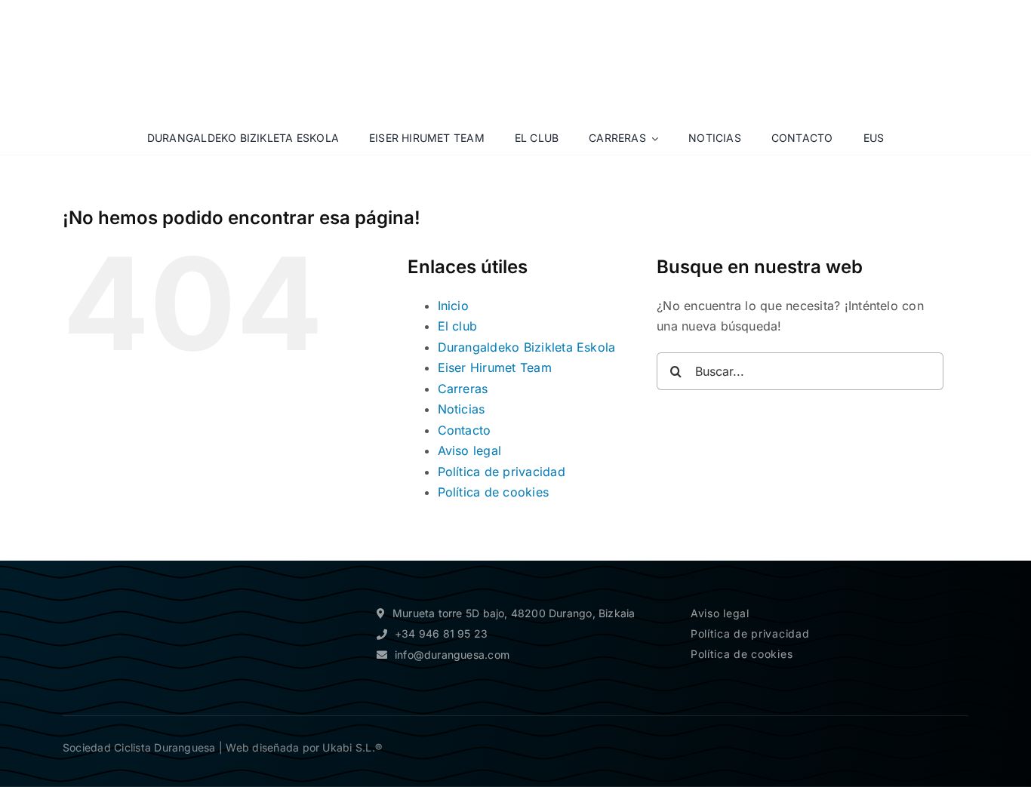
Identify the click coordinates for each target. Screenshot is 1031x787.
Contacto (464, 430)
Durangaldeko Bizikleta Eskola (527, 347)
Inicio (453, 305)
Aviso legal (470, 450)
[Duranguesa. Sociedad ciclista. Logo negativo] (131, 589)
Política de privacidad (501, 471)
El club (458, 326)
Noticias (461, 409)
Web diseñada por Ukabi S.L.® (304, 747)
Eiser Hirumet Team (495, 367)
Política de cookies (493, 492)
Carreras (463, 388)
